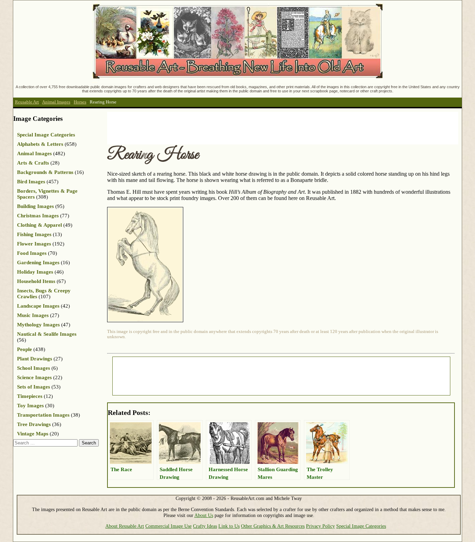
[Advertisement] (233, 127)
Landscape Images (38, 306)
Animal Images (56, 102)
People (24, 349)
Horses (80, 102)
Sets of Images (33, 387)
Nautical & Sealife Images (47, 334)
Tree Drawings (34, 424)
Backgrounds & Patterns (45, 172)
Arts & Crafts (33, 163)
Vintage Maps (32, 433)
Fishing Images (34, 234)
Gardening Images (38, 262)
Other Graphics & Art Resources (273, 526)
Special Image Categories (46, 134)
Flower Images (34, 244)
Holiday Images (35, 272)
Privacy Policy (320, 526)
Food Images (32, 253)
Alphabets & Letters (40, 144)
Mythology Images (38, 324)
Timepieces (29, 396)
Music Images (33, 315)
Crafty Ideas (205, 526)
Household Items (36, 281)
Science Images (34, 377)
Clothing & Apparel (39, 225)
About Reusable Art (124, 526)
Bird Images (31, 181)
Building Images (35, 206)
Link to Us (229, 526)
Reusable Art (27, 102)
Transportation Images (43, 415)
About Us (203, 515)
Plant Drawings (34, 358)
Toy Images (30, 405)
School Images (33, 368)
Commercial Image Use (168, 526)
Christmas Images (38, 215)
